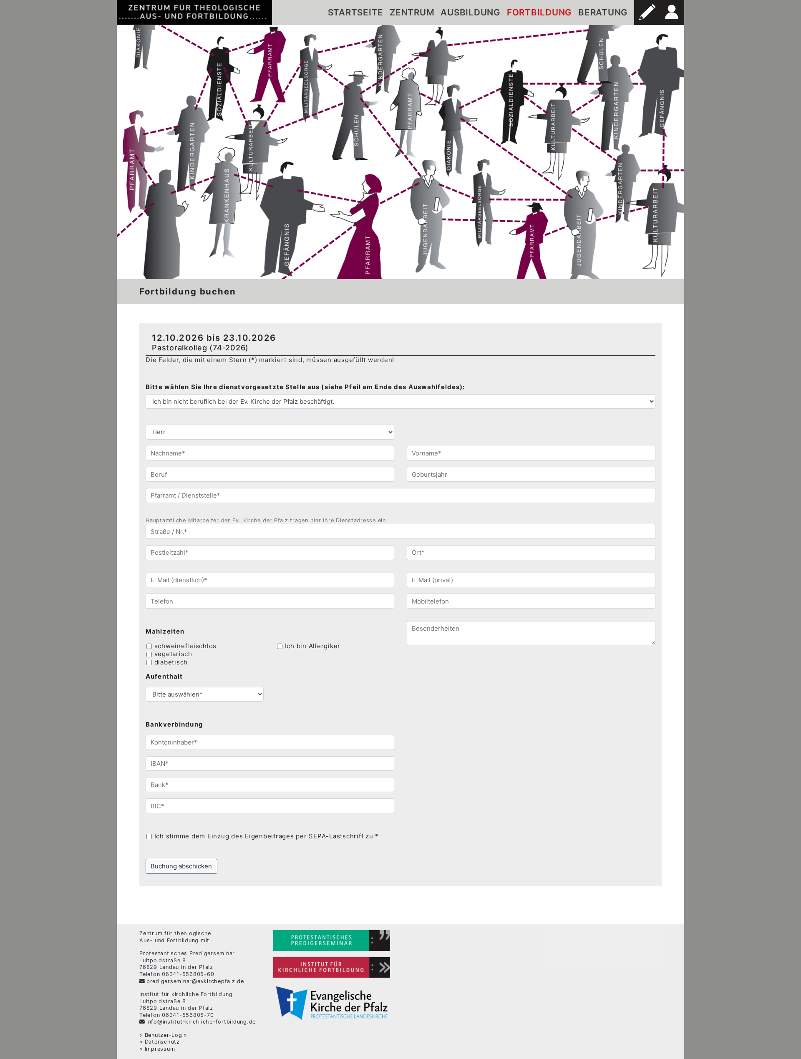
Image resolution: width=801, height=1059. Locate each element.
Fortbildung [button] (539, 12)
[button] (646, 12)
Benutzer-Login (166, 1035)
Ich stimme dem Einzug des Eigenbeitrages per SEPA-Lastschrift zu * (266, 836)
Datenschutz (162, 1042)
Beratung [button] (603, 12)
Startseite (356, 12)
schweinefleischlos (185, 646)
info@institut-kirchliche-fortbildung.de (201, 1022)
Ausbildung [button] (471, 12)
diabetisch (171, 662)
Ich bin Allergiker (313, 646)
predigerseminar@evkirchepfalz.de (195, 981)
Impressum (160, 1049)
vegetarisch (173, 654)
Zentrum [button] (412, 12)
